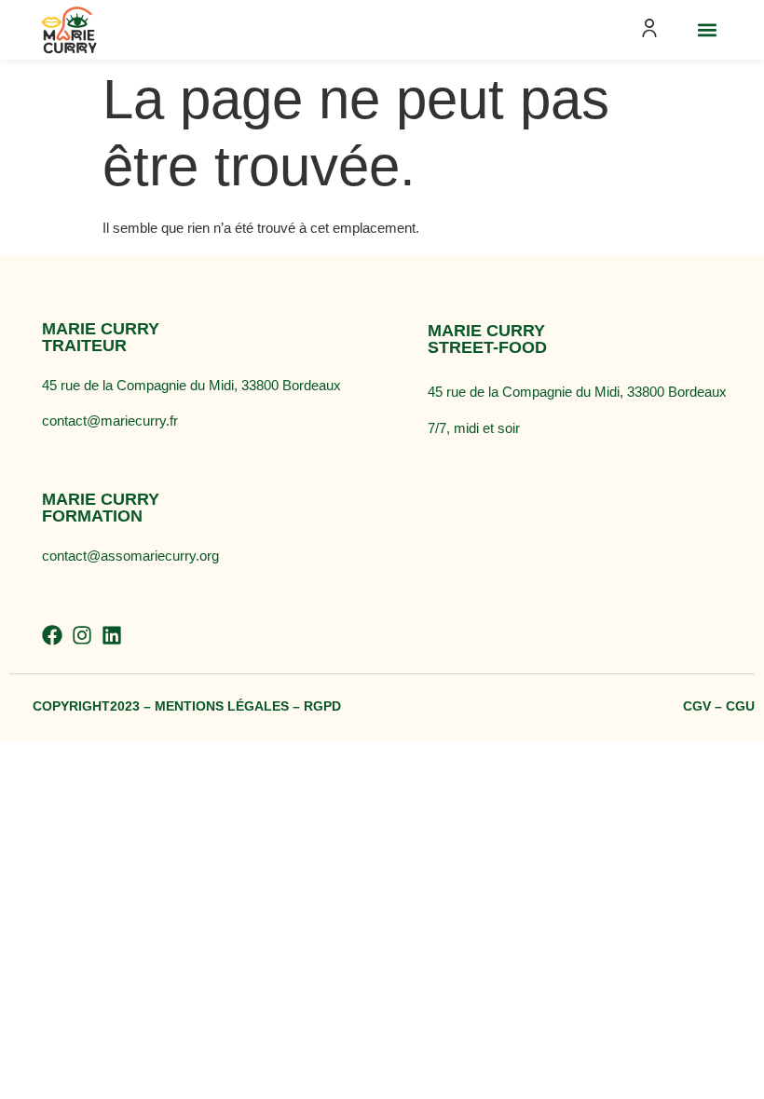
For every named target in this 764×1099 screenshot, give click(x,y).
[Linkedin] (112, 635)
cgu (740, 706)
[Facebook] (52, 635)
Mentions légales (222, 706)
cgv (697, 706)
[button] (706, 30)
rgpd (322, 706)
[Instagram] (82, 635)
